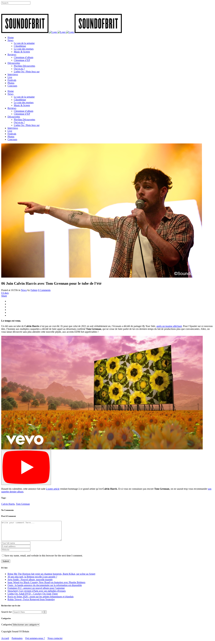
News (24, 290)
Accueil (5, 638)
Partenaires (17, 638)
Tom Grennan (23, 504)
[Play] (26, 467)
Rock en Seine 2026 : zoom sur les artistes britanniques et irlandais (41, 596)
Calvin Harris (8, 504)
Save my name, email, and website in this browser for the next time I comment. (43, 555)
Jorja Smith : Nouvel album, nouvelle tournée (30, 579)
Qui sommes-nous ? (35, 638)
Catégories (6, 624)
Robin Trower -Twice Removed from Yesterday (31, 599)
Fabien (34, 290)
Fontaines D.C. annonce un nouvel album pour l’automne (36, 588)
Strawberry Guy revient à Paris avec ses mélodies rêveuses (37, 591)
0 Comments (44, 290)
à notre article (52, 488)
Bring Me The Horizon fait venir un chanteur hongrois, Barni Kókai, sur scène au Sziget (51, 574)
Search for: (6, 612)
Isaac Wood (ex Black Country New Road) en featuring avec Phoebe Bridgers (46, 582)
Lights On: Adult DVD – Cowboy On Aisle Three (33, 593)
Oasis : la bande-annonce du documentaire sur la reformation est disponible (45, 585)
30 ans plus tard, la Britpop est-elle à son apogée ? (32, 576)
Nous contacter (55, 638)
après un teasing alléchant (169, 326)
